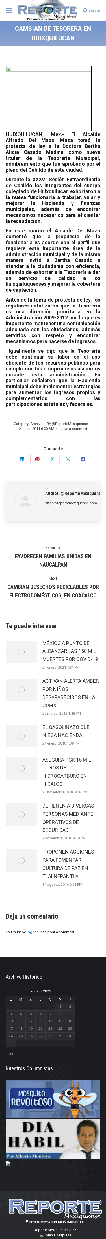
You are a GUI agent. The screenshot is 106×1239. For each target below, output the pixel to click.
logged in (34, 932)
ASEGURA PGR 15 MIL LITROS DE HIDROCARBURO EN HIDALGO (66, 772)
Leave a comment (73, 429)
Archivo (36, 424)
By (67, 424)
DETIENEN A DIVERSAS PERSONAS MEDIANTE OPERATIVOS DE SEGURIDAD (68, 818)
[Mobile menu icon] (9, 10)
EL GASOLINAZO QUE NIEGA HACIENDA (66, 731)
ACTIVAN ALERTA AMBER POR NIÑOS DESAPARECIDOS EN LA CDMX (70, 693)
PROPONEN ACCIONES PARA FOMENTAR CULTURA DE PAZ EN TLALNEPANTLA (68, 864)
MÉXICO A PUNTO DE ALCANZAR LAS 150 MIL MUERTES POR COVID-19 (70, 651)
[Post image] (21, 652)
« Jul (9, 1054)
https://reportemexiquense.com (71, 503)
